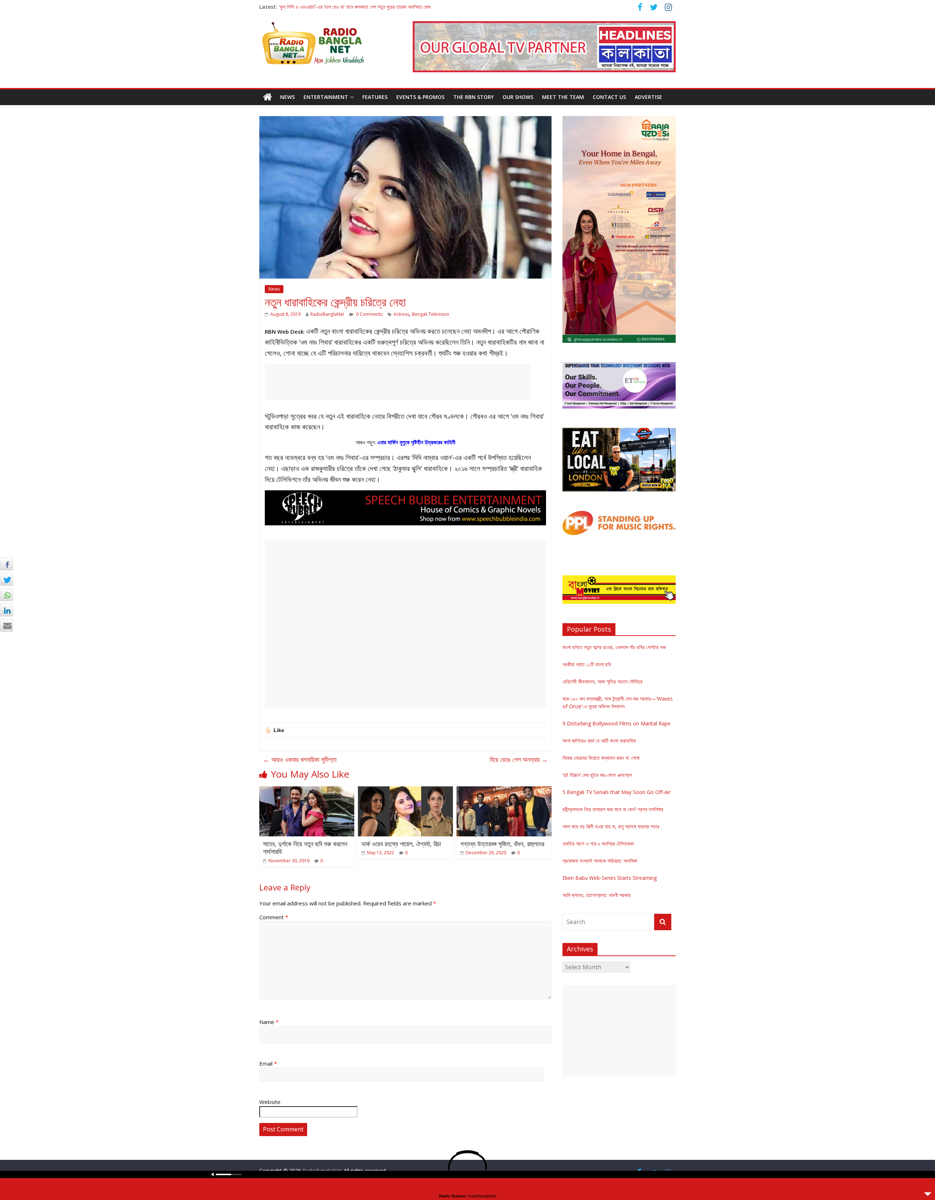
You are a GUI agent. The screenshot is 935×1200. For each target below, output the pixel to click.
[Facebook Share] (6, 564)
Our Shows (518, 96)
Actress (401, 314)
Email (268, 1063)
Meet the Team (563, 96)
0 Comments (368, 314)
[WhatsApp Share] (6, 594)
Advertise (648, 96)
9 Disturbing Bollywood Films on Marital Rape (616, 723)
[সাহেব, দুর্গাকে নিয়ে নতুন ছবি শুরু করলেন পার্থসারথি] (306, 791)
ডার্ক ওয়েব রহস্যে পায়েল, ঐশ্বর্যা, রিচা (401, 843)
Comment (273, 917)
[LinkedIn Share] (6, 610)
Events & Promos (420, 96)
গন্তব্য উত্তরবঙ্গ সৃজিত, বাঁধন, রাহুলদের (502, 843)
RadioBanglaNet (327, 314)
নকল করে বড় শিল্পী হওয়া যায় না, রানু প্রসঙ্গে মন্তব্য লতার (610, 826)
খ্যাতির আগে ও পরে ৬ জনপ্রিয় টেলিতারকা (598, 843)
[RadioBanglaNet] (267, 97)
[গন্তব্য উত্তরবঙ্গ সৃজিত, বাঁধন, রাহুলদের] (504, 791)
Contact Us (609, 96)
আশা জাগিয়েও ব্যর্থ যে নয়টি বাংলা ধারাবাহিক (599, 740)
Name (269, 1021)
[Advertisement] (398, 382)
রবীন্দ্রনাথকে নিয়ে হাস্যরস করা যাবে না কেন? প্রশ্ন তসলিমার (612, 809)
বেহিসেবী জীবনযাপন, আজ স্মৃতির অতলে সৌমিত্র (602, 681)
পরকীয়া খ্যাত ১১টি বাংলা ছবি (586, 664)
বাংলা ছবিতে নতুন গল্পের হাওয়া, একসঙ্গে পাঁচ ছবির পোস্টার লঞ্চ (614, 647)
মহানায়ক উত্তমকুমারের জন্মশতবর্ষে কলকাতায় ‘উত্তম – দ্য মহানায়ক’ (335, 6)
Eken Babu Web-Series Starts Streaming (609, 877)
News (287, 96)
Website (269, 1101)
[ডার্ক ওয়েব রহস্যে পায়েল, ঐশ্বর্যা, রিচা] (405, 791)
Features (375, 96)
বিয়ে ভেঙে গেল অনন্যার (519, 759)
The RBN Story (473, 96)
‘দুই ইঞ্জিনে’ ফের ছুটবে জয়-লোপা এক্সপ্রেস (597, 774)
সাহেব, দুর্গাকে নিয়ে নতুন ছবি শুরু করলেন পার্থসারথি (305, 847)
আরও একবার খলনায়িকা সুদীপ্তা (299, 759)
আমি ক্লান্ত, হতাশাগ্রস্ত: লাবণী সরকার (596, 895)
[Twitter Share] (6, 579)
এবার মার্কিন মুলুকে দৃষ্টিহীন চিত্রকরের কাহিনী (416, 442)
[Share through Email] (6, 625)
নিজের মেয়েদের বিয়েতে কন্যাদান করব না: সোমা (601, 757)
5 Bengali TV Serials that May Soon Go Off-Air (616, 792)
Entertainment (326, 96)
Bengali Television (430, 314)
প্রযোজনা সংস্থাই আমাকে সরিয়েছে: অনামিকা (599, 860)
